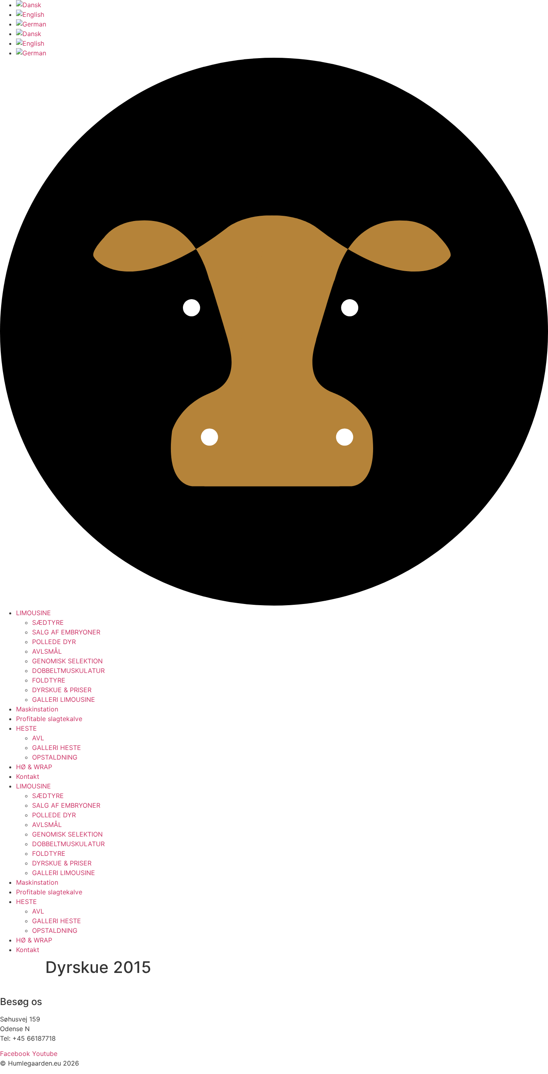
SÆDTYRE (48, 622)
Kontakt (27, 776)
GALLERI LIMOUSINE (63, 699)
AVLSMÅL (47, 651)
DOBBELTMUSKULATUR (68, 671)
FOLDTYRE (48, 680)
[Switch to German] (31, 24)
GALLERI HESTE (56, 748)
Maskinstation (37, 709)
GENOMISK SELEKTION (67, 661)
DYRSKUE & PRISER (61, 690)
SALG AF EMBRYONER (66, 632)
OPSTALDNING (54, 757)
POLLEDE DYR (54, 642)
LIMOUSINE (33, 613)
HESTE (26, 728)
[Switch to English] (30, 14)
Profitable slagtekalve (49, 719)
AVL (38, 738)
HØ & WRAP (34, 767)
